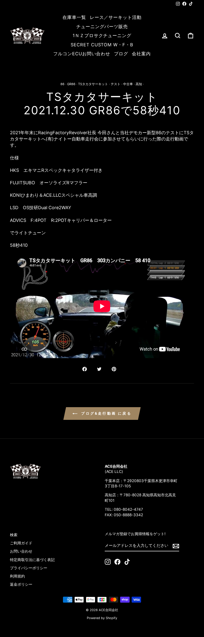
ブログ (121, 53)
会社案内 (141, 53)
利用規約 (17, 576)
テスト (115, 84)
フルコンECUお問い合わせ (81, 53)
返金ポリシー (21, 584)
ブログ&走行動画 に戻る (105, 413)
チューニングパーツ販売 (102, 26)
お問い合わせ (21, 551)
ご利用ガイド (21, 543)
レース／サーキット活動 (116, 17)
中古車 (128, 84)
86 (62, 84)
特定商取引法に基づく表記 (32, 559)
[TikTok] (127, 562)
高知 (139, 84)
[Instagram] (108, 562)
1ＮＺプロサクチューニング (102, 35)
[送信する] (176, 546)
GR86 (71, 84)
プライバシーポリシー (28, 568)
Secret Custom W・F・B (102, 44)
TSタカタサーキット (93, 84)
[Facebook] (117, 562)
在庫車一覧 (74, 17)
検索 (13, 534)
